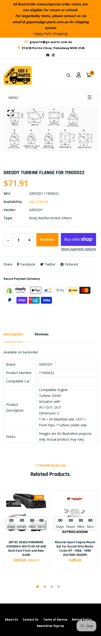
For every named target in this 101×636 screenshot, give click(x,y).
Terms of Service (55, 620)
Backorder (47, 239)
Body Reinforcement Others (50, 218)
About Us (11, 620)
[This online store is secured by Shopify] (17, 290)
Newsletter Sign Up (50, 626)
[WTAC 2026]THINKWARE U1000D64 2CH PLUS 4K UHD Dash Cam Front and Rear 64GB (26, 548)
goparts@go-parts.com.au (50, 42)
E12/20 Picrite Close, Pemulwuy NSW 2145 (53, 48)
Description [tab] (13, 334)
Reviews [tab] (42, 334)
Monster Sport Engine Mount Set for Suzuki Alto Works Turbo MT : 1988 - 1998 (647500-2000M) (75, 548)
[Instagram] (53, 55)
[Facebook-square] (48, 55)
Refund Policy (82, 620)
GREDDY (36, 210)
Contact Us (31, 620)
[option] (50, 128)
